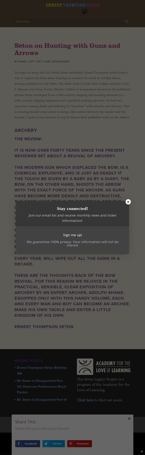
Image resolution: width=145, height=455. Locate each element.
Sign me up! (72, 235)
